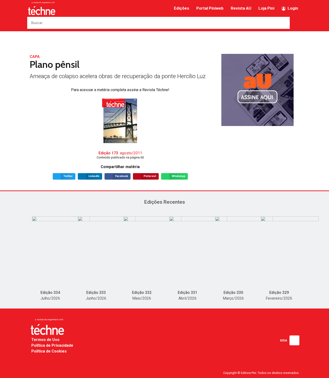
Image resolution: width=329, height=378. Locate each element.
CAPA (35, 56)
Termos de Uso (45, 339)
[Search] (296, 23)
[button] (64, 176)
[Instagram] (294, 340)
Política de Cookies (49, 351)
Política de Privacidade (52, 345)
